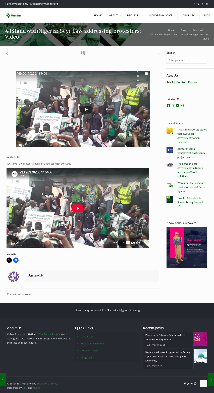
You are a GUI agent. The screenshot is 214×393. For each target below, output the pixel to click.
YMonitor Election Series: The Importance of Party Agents (191, 187)
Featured (198, 30)
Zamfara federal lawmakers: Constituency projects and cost (191, 153)
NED (25, 387)
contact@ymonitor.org (45, 3)
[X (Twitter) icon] (198, 3)
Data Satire (87, 336)
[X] (173, 105)
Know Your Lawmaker (92, 343)
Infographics (88, 357)
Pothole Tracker (90, 350)
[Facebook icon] (194, 3)
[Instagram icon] (206, 3)
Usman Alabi (35, 275)
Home (171, 30)
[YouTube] (178, 105)
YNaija (36, 387)
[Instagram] (182, 105)
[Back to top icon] (203, 383)
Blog (183, 30)
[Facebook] (169, 105)
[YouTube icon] (202, 3)
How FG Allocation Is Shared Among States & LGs (190, 202)
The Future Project (49, 334)
